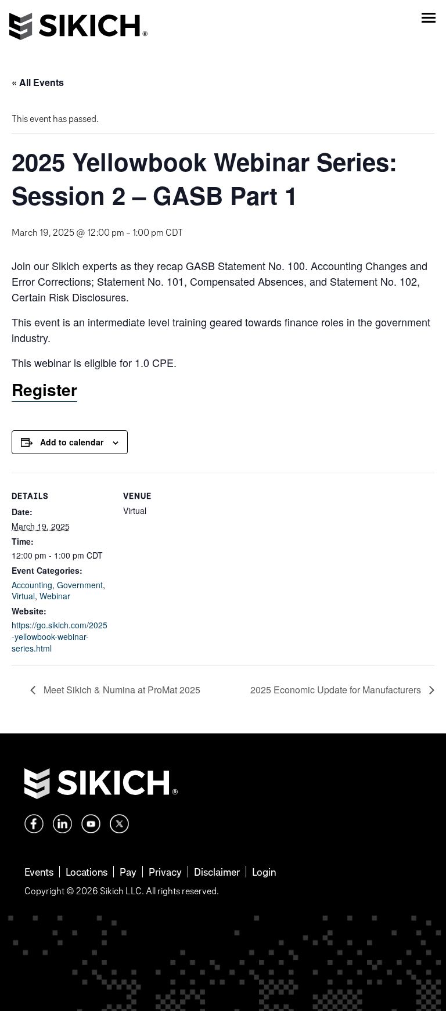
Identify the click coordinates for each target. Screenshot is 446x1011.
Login (264, 872)
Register (44, 389)
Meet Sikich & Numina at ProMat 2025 (120, 689)
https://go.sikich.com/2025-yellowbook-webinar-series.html (59, 636)
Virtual (23, 596)
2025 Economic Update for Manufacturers (336, 689)
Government (80, 585)
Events (38, 872)
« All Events (38, 82)
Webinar (54, 596)
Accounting (32, 585)
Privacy (165, 872)
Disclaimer (217, 872)
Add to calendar (71, 442)
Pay (128, 872)
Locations (86, 872)
